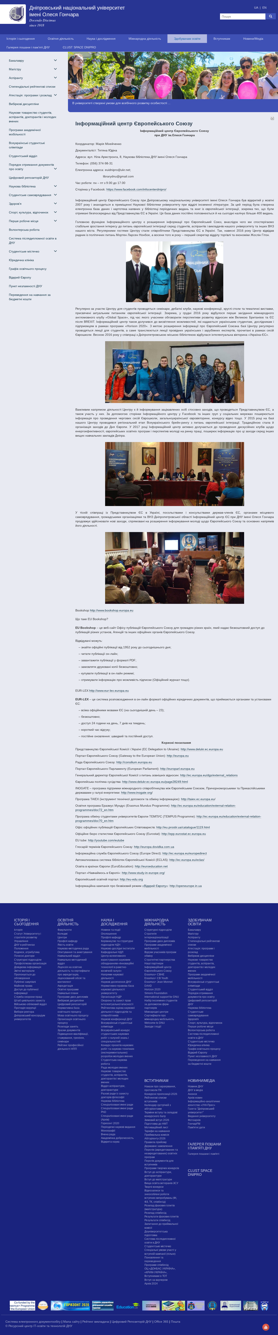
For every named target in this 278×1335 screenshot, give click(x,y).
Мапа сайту (72, 1321)
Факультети (65, 930)
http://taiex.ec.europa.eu (198, 799)
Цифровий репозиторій (72, 1004)
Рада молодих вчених (114, 1067)
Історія (18, 930)
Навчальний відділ (69, 956)
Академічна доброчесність (117, 1138)
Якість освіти (65, 944)
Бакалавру (194, 930)
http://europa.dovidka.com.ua (154, 847)
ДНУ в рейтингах (24, 944)
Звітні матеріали (24, 970)
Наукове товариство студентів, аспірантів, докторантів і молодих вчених (32, 117)
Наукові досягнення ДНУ (116, 982)
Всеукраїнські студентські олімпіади (27, 145)
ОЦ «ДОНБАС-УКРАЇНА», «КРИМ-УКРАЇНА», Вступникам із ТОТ (159, 1272)
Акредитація (65, 985)
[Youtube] (265, 1327)
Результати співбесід (157, 1220)
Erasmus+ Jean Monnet (158, 982)
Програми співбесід (156, 1264)
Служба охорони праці (28, 996)
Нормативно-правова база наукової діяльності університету (117, 989)
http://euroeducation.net (151, 866)
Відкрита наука (110, 1141)
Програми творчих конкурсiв (161, 1168)
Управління (21, 941)
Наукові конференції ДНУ (116, 1019)
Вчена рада (108, 1134)
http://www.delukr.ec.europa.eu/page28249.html (155, 781)
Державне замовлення (158, 1146)
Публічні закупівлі (25, 982)
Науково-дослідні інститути (118, 948)
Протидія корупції (25, 1008)
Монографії (108, 1130)
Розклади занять (68, 1026)
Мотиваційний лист (156, 1127)
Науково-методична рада (73, 948)
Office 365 (161, 1321)
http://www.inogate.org (136, 792)
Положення (21, 948)
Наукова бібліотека (112, 1100)
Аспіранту (194, 937)
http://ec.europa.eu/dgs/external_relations (209, 775)
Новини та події (110, 930)
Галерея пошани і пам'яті (203, 1153)
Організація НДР (111, 996)
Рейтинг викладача (96, 1321)
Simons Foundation (155, 993)
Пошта (175, 1321)
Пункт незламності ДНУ (25, 286)
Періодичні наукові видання (118, 1127)
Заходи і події (152, 1026)
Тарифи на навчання (157, 1131)
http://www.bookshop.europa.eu (111, 610)
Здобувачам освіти (187, 38)
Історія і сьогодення (21, 38)
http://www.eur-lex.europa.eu (109, 690)
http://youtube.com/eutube (106, 840)
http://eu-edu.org (131, 879)
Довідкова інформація (27, 967)
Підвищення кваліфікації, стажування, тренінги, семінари (73, 1038)
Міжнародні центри (156, 1011)
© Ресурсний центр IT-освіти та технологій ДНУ (38, 1326)
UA (256, 7)
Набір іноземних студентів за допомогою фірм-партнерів (160, 1004)
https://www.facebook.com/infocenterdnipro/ (136, 189)
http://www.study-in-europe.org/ (143, 873)
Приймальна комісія (156, 1134)
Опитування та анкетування (75, 952)
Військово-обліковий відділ (30, 1004)
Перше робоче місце (200, 1026)
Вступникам (221, 38)
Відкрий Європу (20, 277)
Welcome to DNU (154, 1022)
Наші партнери (153, 963)
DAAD (148, 985)
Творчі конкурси (154, 1186)
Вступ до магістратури (158, 1179)
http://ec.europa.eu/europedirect (184, 853)
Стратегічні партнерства (159, 959)
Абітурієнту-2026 (154, 1138)
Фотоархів (194, 1120)
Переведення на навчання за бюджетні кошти (30, 297)
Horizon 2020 (152, 989)
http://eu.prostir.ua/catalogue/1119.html (183, 827)
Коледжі (63, 933)
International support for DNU (161, 996)
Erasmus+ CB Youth (156, 978)
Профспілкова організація (30, 963)
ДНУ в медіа (195, 1090)
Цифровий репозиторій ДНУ (29, 177)
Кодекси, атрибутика (27, 952)
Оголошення (109, 933)
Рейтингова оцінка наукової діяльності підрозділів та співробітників (118, 1012)
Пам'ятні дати (196, 1127)
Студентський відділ (23, 156)
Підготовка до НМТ (156, 1123)
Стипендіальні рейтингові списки (32, 86)
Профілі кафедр (68, 941)
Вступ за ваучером (155, 1279)
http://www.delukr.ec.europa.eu (202, 749)
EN (264, 7)
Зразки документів (69, 1030)
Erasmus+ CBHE (154, 974)
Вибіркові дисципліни (24, 104)
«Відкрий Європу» (155, 886)
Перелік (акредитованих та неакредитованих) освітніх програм (161, 1153)
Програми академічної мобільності (25, 132)
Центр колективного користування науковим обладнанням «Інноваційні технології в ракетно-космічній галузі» (117, 964)
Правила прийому (155, 1142)
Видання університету (201, 1116)
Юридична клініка (21, 260)
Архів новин (195, 1097)
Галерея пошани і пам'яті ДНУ (28, 47)
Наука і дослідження (101, 38)
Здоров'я (193, 1019)
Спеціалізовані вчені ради (117, 1104)
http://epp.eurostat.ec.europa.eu (184, 833)
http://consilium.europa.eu (134, 762)
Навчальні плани (68, 993)
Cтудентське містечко (201, 1041)
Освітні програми (68, 989)
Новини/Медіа (253, 38)
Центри (62, 937)
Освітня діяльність (61, 38)
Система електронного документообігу (33, 1321)
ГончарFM (194, 1123)
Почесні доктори (24, 956)
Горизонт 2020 (110, 1123)
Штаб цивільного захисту (29, 1000)
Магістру (193, 933)
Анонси (192, 1094)
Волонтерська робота (24, 229)
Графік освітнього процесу (27, 268)
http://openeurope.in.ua (186, 886)
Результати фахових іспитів (161, 1216)
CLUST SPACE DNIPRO (79, 47)
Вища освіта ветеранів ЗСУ (161, 1183)
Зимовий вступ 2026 (156, 1120)
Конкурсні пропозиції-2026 (160, 1094)
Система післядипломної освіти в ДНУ (32, 240)
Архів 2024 (151, 1283)
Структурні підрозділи (27, 959)
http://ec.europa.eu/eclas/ (186, 860)
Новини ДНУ (195, 1086)
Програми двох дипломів (73, 996)
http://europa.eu (178, 755)
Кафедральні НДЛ (112, 952)
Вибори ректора (24, 1011)
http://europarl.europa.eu (177, 768)
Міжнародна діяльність (145, 38)
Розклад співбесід (155, 1212)
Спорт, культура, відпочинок (205, 1022)
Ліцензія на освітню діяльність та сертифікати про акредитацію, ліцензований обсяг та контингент (74, 975)
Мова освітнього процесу (73, 1015)
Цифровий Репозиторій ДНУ (132, 1321)
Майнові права (23, 985)
